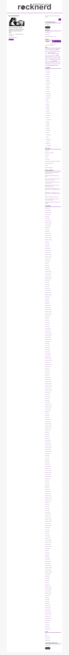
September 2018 (47, 339)
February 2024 (47, 233)
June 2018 (46, 345)
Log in (46, 633)
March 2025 (47, 218)
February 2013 (47, 466)
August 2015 (47, 411)
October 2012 (47, 474)
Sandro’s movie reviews (49, 167)
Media (47, 106)
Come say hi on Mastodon (49, 45)
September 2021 (47, 277)
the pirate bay (48, 62)
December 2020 (47, 292)
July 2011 (46, 504)
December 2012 (47, 470)
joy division (51, 57)
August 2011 (47, 502)
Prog (47, 121)
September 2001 (47, 618)
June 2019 (46, 320)
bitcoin (58, 51)
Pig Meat (46, 165)
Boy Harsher (57, 53)
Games (47, 87)
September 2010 (47, 525)
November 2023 (47, 237)
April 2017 (46, 375)
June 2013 (46, 457)
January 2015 (47, 421)
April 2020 (46, 303)
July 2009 (46, 550)
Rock (47, 132)
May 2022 (46, 267)
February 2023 (47, 250)
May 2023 (46, 244)
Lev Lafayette (47, 159)
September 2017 (47, 364)
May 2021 (46, 286)
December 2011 (47, 495)
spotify (54, 61)
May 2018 (46, 347)
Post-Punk (47, 119)
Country (47, 76)
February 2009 (47, 561)
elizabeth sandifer (48, 56)
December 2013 (47, 444)
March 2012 (47, 489)
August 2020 (47, 296)
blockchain (51, 53)
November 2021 (47, 273)
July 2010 (46, 529)
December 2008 (47, 565)
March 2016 (47, 402)
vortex (51, 63)
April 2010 (46, 533)
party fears (52, 59)
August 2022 (47, 260)
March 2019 (47, 326)
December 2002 (47, 586)
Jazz (46, 100)
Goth (47, 89)
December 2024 (47, 220)
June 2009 (46, 552)
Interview (47, 98)
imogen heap (56, 56)
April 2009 (46, 557)
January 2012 (47, 493)
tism (46, 63)
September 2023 (47, 239)
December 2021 (47, 271)
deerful (51, 55)
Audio (16, 34)
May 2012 (46, 485)
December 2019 (47, 309)
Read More (11, 39)
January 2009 (47, 563)
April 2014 (46, 436)
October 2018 (47, 337)
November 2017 (47, 360)
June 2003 (46, 584)
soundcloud (50, 61)
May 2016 (46, 398)
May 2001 (46, 626)
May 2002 (46, 601)
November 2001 (47, 614)
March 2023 (47, 248)
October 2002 (47, 590)
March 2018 (47, 351)
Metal (47, 108)
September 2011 (47, 499)
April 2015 (46, 417)
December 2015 (47, 404)
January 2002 (47, 609)
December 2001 (47, 612)
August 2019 (47, 315)
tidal (60, 62)
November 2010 (47, 521)
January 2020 (47, 307)
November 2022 (47, 256)
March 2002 (47, 605)
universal (48, 63)
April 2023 (46, 246)
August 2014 (47, 430)
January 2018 (47, 356)
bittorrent (46, 53)
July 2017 (46, 368)
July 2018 (46, 343)
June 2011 (46, 506)
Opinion (47, 115)
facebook (52, 56)
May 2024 (46, 231)
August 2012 (47, 478)
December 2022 (47, 254)
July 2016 (46, 394)
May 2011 (46, 508)
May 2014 (46, 434)
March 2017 (47, 377)
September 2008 (47, 571)
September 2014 (47, 428)
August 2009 (47, 548)
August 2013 (47, 453)
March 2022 (47, 269)
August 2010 (47, 527)
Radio (47, 128)
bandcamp (51, 51)
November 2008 (47, 567)
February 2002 (47, 607)
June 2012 (46, 483)
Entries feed (47, 636)
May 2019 (46, 322)
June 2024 (46, 229)
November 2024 (47, 222)
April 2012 (46, 487)
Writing (47, 143)
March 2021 (47, 288)
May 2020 (46, 301)
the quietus (53, 62)
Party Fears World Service (49, 163)
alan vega (46, 49)
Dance (47, 78)
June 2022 (46, 265)
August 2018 (47, 341)
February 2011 (47, 514)
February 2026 (47, 210)
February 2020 (47, 305)
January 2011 (47, 516)
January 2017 (47, 381)
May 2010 (46, 531)
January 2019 (47, 330)
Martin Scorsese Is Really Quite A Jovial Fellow (52, 161)
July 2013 (46, 455)
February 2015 (47, 419)
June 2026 (46, 208)
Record (47, 130)
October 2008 (47, 569)
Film (46, 85)
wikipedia (49, 65)
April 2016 (46, 400)
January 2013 (47, 468)
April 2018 (46, 349)
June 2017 (46, 370)
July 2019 (46, 318)
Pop (22, 34)
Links (21, 34)
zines (57, 65)
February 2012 (47, 491)
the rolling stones (57, 62)
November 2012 (47, 472)
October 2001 (47, 616)
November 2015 (47, 406)
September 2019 (47, 313)
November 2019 (47, 311)
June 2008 (46, 578)
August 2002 (47, 595)
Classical (47, 72)
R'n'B (47, 126)
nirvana (48, 59)
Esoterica (47, 82)
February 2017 (47, 379)
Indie (47, 91)
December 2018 (47, 332)
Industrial (47, 93)
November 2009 (47, 542)
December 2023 (47, 235)
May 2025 (46, 216)
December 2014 (47, 423)
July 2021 (46, 282)
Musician (47, 113)
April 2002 (46, 603)
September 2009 (47, 546)
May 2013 (46, 459)
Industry (19, 34)
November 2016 (47, 385)
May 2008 (46, 580)
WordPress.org (47, 640)
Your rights (10, 35)
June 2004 (46, 582)
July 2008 (46, 576)
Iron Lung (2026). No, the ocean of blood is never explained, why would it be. (53, 189)
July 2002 (46, 597)
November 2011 (47, 497)
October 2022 (47, 258)
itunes (48, 57)
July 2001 (46, 622)
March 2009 (47, 559)
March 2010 (47, 535)
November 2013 (47, 447)
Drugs (47, 80)
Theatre (47, 141)
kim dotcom (55, 57)
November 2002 (47, 588)
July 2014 (46, 432)
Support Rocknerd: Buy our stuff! (50, 36)
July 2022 (46, 263)
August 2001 (47, 620)
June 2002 (46, 599)
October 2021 (47, 275)
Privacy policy (47, 34)
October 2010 (47, 523)
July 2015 (46, 413)
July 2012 (46, 480)
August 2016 (47, 392)
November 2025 (47, 212)
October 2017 (47, 362)
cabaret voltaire (47, 55)
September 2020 (47, 294)
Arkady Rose (47, 150)
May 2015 (46, 415)
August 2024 (47, 227)
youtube (53, 65)
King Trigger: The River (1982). (53, 196)
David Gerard (47, 154)
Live (46, 104)
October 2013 (47, 449)
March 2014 (47, 438)
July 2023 (46, 241)
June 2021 (46, 284)
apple (55, 49)
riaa (56, 59)
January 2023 (47, 252)
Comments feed (47, 638)
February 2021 (47, 290)
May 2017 (46, 373)
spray (58, 61)
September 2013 (47, 451)
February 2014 (47, 440)
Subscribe (47, 27)
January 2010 (47, 538)
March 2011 (47, 512)
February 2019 (47, 328)
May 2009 (46, 554)
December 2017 (47, 358)
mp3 (46, 111)
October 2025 (47, 214)
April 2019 (46, 324)
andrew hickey (51, 49)
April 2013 (46, 461)
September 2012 (47, 476)
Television (47, 139)
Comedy (47, 74)
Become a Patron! (53, 44)
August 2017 (47, 366)
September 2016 (47, 389)
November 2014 (47, 425)
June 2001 (46, 624)
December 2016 (47, 383)
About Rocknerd (47, 32)
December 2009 (47, 540)
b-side (48, 51)
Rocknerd (47, 134)
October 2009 (47, 544)
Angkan (46, 202)
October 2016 (47, 387)
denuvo (53, 55)
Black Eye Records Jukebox (49, 152)
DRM (57, 55)
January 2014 (47, 442)
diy (55, 55)
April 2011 (46, 510)
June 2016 (46, 396)
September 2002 (47, 593)
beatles (55, 51)
